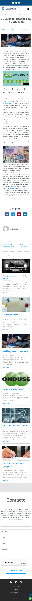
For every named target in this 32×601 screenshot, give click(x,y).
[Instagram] (19, 3)
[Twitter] (16, 3)
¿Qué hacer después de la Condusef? (16, 351)
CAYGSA (12, 188)
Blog (6, 14)
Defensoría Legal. (8, 103)
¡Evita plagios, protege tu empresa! (15, 425)
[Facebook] (13, 3)
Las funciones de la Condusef (13, 389)
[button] (28, 9)
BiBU (20, 592)
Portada (2, 14)
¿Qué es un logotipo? (10, 315)
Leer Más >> (6, 292)
